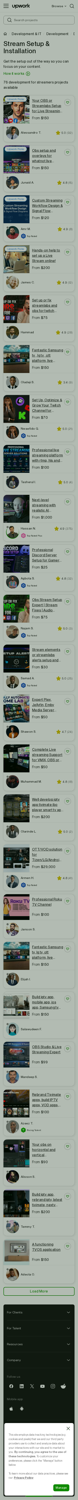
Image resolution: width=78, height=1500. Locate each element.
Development (57, 34)
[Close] (68, 1428)
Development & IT (26, 34)
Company (14, 1360)
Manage (61, 1487)
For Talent (14, 1328)
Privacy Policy (23, 1477)
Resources (15, 1344)
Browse (57, 6)
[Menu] (6, 6)
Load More (39, 1291)
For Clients (14, 1312)
